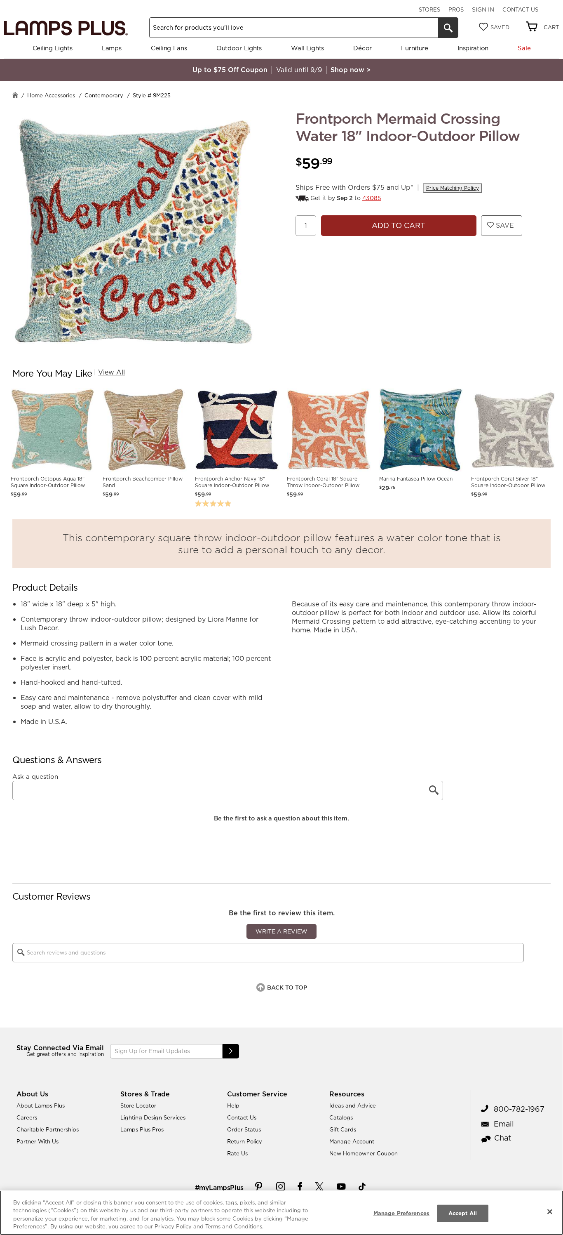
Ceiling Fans (169, 48)
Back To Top (287, 987)
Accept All (462, 1213)
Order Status (244, 1129)
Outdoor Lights (239, 48)
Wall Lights (307, 48)
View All (111, 372)
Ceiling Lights (53, 48)
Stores (429, 9)
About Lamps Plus (40, 1105)
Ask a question (35, 777)
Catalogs (341, 1117)
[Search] (448, 27)
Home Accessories (51, 95)
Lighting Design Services (152, 1117)
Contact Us (520, 9)
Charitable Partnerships (47, 1129)
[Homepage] (15, 96)
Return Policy (244, 1141)
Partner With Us (37, 1141)
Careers (26, 1117)
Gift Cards (342, 1129)
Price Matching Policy (452, 187)
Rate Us (237, 1153)
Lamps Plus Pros (142, 1129)
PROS (456, 9)
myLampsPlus (221, 1187)
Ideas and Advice (352, 1105)
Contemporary (103, 95)
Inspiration (472, 48)
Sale (524, 48)
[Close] (550, 1211)
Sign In (483, 9)
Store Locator (138, 1105)
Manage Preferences (401, 1213)
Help (233, 1105)
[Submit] (231, 1051)
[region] (281, 1212)
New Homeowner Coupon (363, 1153)
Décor (362, 48)
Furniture (414, 48)
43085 (371, 198)
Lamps (112, 48)
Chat (502, 1138)
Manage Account (351, 1141)
